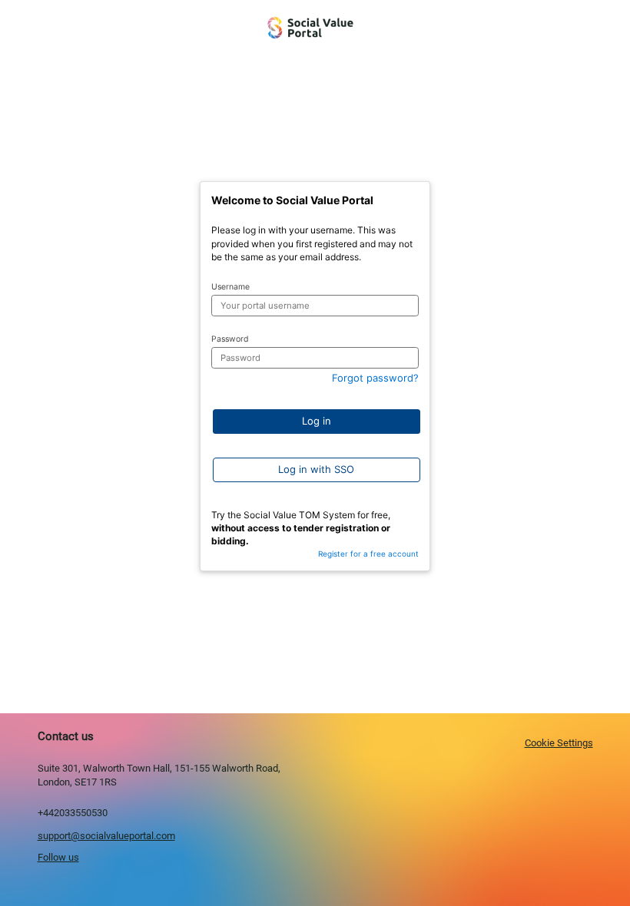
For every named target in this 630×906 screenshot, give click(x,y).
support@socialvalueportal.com (106, 836)
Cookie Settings (559, 743)
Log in (316, 421)
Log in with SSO (316, 469)
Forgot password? (375, 378)
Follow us (58, 857)
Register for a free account (368, 553)
